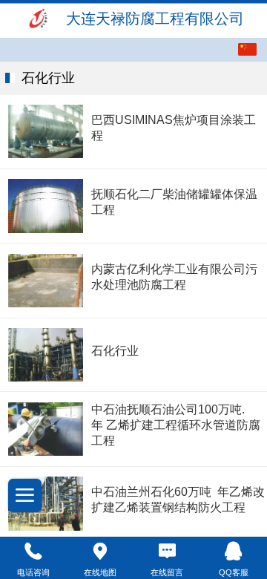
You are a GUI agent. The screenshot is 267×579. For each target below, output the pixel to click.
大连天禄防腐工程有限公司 (155, 18)
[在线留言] (167, 551)
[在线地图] (100, 551)
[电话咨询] (33, 551)
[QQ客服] (233, 551)
